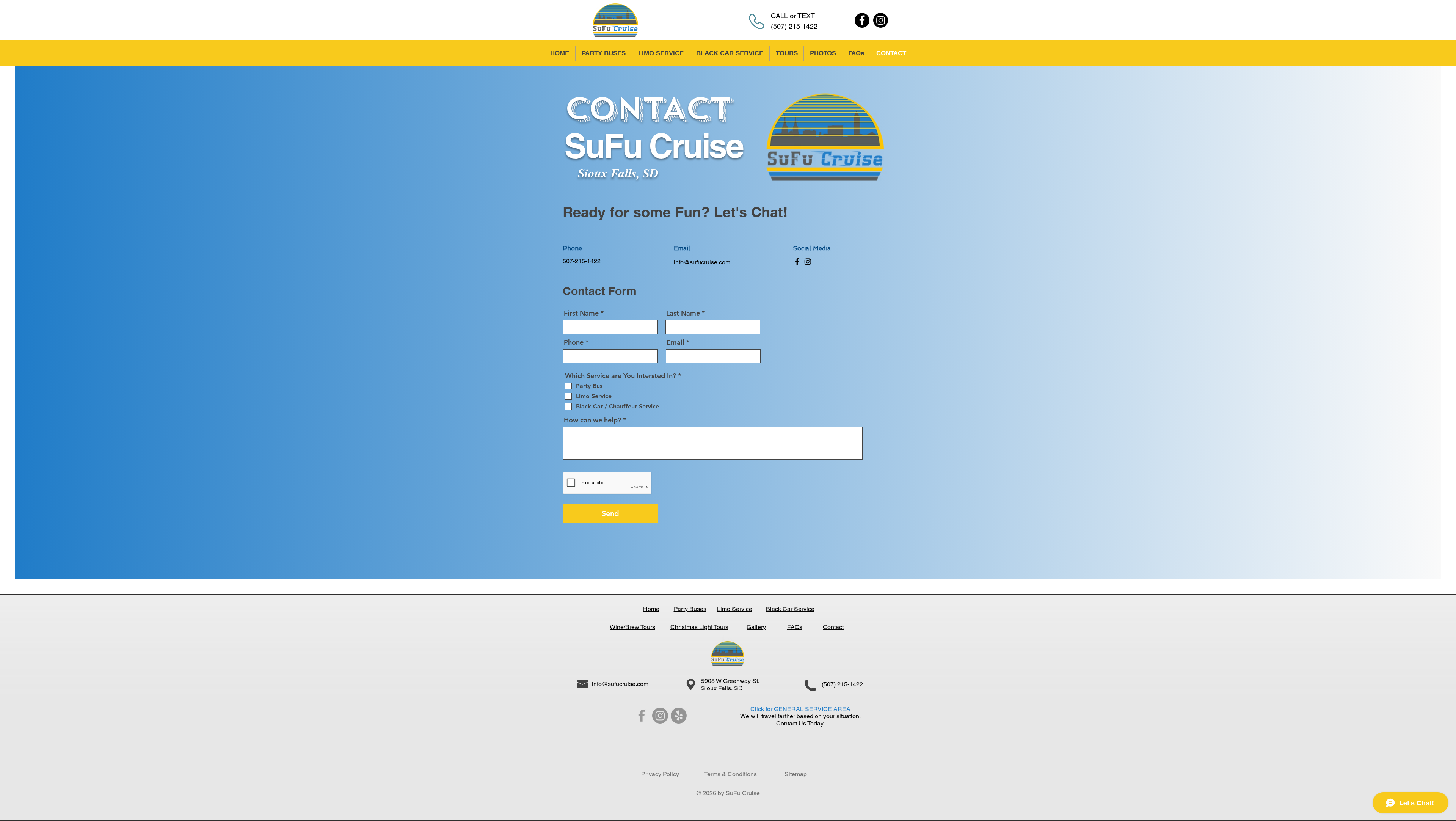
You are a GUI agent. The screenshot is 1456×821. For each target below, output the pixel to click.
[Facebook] (862, 20)
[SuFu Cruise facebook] (642, 716)
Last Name (683, 313)
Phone (574, 342)
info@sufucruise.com (702, 262)
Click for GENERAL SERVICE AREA (800, 709)
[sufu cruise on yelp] (679, 716)
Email (675, 342)
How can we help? (592, 420)
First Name (581, 313)
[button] (786, 53)
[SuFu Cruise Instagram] (880, 20)
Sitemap (795, 774)
